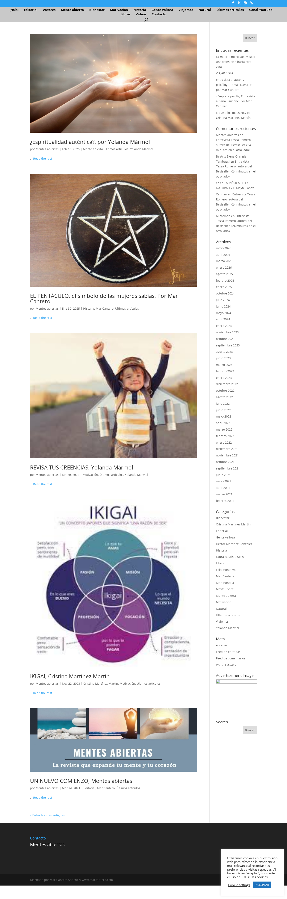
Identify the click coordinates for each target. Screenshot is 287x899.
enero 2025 (224, 287)
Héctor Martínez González (234, 544)
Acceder (221, 645)
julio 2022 (223, 404)
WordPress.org (226, 665)
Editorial (31, 10)
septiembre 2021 (228, 468)
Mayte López (225, 589)
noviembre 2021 (227, 455)
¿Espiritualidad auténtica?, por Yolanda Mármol (90, 142)
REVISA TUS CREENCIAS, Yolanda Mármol (81, 467)
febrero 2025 (225, 280)
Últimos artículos (230, 10)
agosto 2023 (224, 352)
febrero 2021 (225, 501)
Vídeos (141, 14)
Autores (49, 10)
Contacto (159, 14)
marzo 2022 (224, 429)
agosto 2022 (224, 397)
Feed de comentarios (230, 658)
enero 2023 (224, 378)
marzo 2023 (224, 365)
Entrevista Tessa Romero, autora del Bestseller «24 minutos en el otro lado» (233, 145)
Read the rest (42, 158)
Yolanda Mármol (141, 149)
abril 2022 (223, 423)
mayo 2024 (223, 313)
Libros (125, 14)
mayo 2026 (223, 248)
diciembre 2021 (227, 449)
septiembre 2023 (228, 345)
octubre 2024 (225, 293)
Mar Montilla (225, 583)
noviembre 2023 (227, 332)
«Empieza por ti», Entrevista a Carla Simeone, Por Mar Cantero (235, 101)
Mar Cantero (104, 308)
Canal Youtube (261, 10)
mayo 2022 (223, 416)
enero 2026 (224, 267)
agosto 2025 (224, 274)
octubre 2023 (225, 339)
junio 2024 (223, 306)
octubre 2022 (225, 390)
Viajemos (186, 10)
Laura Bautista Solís (230, 557)
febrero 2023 (225, 371)
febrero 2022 (225, 436)
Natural (205, 10)
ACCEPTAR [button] (262, 893)
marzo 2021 (224, 494)
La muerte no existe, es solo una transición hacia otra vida (235, 62)
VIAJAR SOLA (224, 73)
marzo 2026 (224, 261)
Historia (139, 10)
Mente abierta (72, 10)
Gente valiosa (162, 10)
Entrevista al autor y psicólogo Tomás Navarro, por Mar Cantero (234, 85)
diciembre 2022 (227, 384)
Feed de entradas (228, 652)
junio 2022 (223, 410)
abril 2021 (223, 488)
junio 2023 (223, 358)
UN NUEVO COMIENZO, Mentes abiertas (81, 781)
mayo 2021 (223, 481)
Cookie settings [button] (239, 893)
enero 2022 (224, 442)
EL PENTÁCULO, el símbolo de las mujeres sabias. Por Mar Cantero (104, 298)
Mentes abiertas (47, 149)
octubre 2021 (225, 462)
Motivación (119, 10)
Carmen (221, 194)
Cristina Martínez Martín (100, 684)
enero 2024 (224, 326)
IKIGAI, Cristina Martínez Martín (70, 676)
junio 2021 (223, 475)
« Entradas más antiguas (47, 815)
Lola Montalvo (226, 570)
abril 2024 (223, 319)
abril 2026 (223, 255)
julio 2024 (223, 300)
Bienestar (97, 10)
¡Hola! (14, 10)
